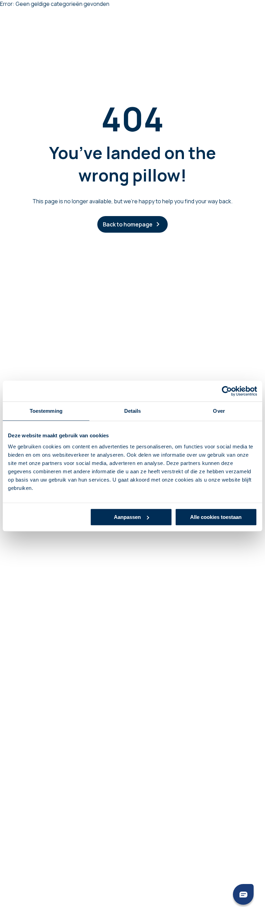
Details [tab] (132, 411)
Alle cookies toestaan (216, 517)
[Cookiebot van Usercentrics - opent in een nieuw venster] (227, 391)
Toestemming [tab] (46, 411)
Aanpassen (127, 517)
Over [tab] (219, 411)
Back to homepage (128, 224)
